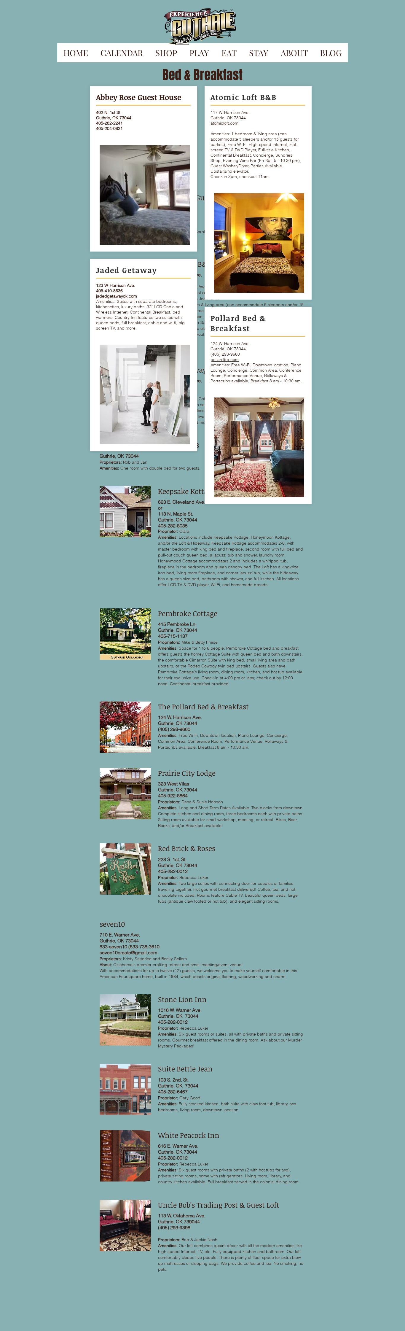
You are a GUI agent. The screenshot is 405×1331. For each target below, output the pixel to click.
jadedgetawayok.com (116, 296)
